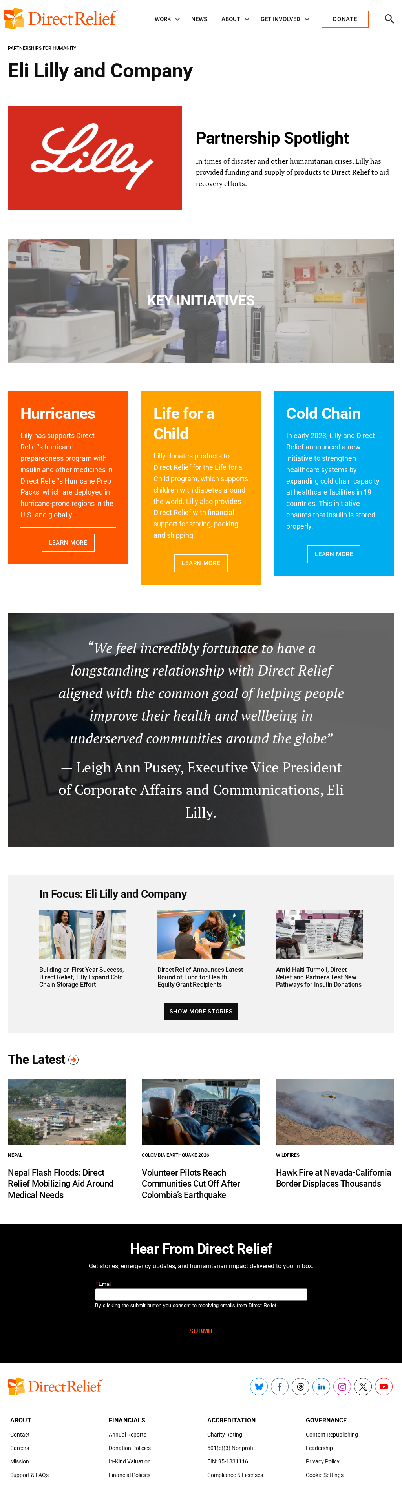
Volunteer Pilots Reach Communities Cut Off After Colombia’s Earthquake (191, 1184)
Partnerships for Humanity (42, 48)
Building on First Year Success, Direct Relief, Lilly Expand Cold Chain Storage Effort (81, 977)
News (199, 19)
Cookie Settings (325, 1475)
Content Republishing (332, 1434)
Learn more (68, 542)
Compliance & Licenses (235, 1475)
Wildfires (288, 1155)
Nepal (15, 1155)
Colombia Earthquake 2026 (175, 1155)
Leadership (319, 1448)
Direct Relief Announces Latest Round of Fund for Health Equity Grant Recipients (200, 977)
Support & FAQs (29, 1475)
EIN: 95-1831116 (227, 1461)
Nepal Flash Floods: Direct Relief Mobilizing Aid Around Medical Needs (60, 1184)
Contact (20, 1434)
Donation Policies (130, 1448)
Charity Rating (224, 1434)
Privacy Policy (323, 1461)
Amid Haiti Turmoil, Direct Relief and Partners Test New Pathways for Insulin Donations (319, 977)
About (230, 19)
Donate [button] (345, 19)
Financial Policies (129, 1475)
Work (163, 19)
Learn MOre (334, 554)
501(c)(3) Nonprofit (231, 1448)
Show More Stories (201, 1011)
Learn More (201, 563)
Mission (19, 1461)
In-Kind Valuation (130, 1461)
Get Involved (280, 19)
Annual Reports (127, 1434)
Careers (19, 1448)
